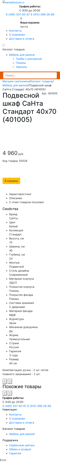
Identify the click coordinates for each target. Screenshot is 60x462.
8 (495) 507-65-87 (18, 14)
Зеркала (21, 66)
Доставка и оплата (21, 38)
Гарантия (15, 453)
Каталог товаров (41, 81)
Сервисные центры (21, 445)
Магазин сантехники (16, 81)
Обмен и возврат (20, 449)
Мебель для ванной (22, 54)
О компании (17, 34)
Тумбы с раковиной (29, 58)
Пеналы (21, 62)
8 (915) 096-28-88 (42, 14)
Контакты (15, 30)
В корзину (11, 180)
